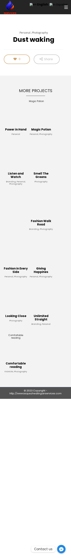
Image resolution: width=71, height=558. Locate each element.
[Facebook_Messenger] (61, 549)
